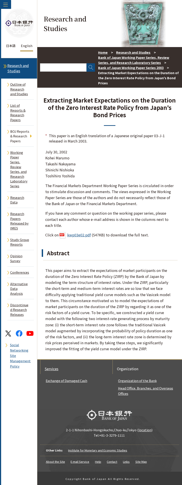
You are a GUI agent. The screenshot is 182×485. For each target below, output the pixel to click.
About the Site (55, 461)
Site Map (141, 461)
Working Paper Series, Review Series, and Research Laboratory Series (19, 169)
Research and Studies (18, 68)
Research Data (17, 200)
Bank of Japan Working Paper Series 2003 (131, 67)
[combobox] (63, 67)
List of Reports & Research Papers (18, 112)
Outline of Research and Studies (19, 89)
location (144, 430)
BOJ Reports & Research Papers (19, 136)
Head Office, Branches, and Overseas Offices (145, 391)
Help (98, 461)
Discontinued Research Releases (19, 310)
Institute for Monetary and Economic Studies (97, 450)
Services (51, 368)
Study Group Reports (19, 242)
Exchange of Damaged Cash (66, 380)
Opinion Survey (16, 258)
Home (103, 52)
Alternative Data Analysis (19, 288)
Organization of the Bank (137, 380)
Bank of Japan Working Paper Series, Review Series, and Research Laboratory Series (133, 60)
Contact (112, 461)
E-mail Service (80, 461)
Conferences (19, 272)
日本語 (10, 45)
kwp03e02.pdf (79, 235)
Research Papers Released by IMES (19, 220)
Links (126, 461)
